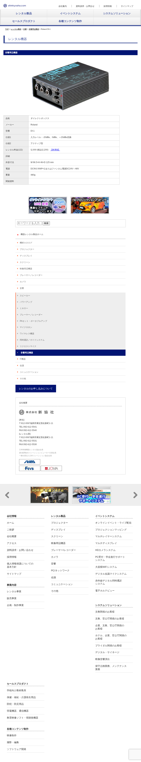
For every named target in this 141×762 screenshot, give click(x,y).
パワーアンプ (26, 302)
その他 (23, 378)
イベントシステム (70, 13)
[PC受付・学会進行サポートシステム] (91, 502)
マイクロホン (26, 327)
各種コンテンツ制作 (70, 21)
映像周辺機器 (26, 268)
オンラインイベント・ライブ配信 (113, 522)
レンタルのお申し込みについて (36, 388)
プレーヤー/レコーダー (63, 550)
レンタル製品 (24, 13)
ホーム (10, 522)
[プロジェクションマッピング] (89, 212)
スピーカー (25, 295)
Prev (7, 495)
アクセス (12, 543)
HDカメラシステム (105, 550)
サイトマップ (127, 6)
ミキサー (24, 308)
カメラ (23, 282)
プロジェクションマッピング (111, 529)
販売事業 (12, 598)
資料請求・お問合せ (85, 6)
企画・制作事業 (15, 605)
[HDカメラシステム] (49, 502)
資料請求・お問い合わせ (20, 550)
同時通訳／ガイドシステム (32, 340)
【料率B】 (55, 150)
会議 (22, 365)
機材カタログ (26, 243)
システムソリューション (117, 13)
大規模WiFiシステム (106, 566)
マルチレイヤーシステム (108, 536)
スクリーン (25, 262)
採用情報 (108, 6)
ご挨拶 (10, 529)
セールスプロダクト (23, 21)
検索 (46, 223)
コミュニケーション (29, 372)
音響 (22, 288)
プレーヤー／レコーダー (31, 275)
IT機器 (23, 359)
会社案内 (62, 6)
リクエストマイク (28, 346)
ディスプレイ (26, 256)
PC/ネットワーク (60, 570)
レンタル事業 (14, 591)
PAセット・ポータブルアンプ (33, 321)
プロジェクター (27, 249)
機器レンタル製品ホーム (32, 234)
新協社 (14, 5)
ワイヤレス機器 (27, 333)
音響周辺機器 (27, 352)
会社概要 (12, 536)
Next (135, 495)
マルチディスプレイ (106, 543)
